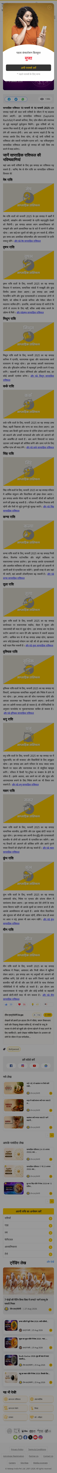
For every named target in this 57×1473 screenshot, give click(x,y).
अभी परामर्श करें (28, 68)
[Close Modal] (50, 7)
